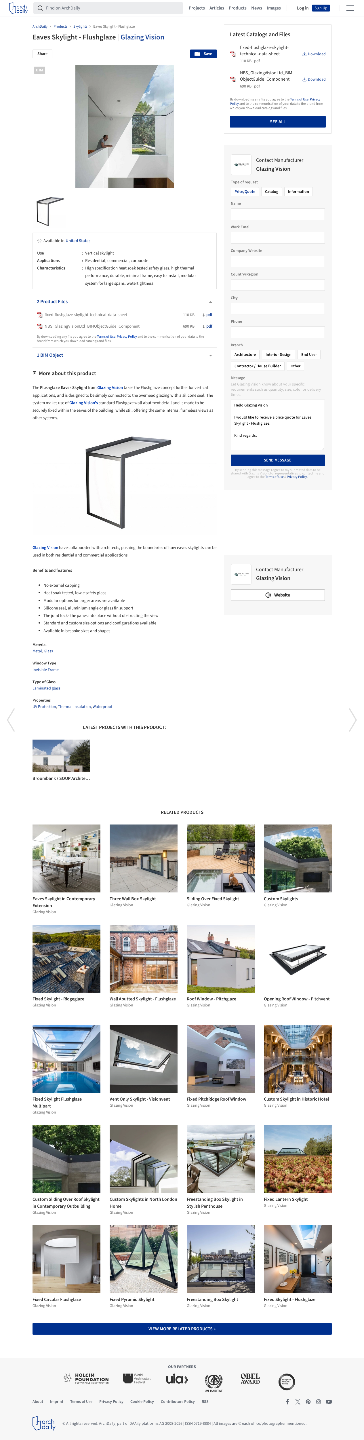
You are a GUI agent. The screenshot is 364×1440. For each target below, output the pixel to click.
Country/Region (244, 274)
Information (298, 192)
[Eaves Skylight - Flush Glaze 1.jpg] (49, 211)
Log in (303, 8)
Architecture (245, 355)
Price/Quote (245, 192)
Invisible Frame (46, 670)
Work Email (241, 227)
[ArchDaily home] (18, 8)
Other (295, 366)
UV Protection (44, 707)
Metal (37, 651)
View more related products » (182, 1329)
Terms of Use (106, 336)
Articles (216, 8)
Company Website (246, 251)
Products (238, 8)
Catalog (271, 192)
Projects (197, 8)
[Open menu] (350, 8)
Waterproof (102, 707)
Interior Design (278, 355)
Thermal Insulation (74, 707)
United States (78, 241)
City (234, 298)
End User (309, 355)
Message (238, 378)
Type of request (244, 182)
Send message (277, 460)
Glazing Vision (142, 37)
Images (274, 8)
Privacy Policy (127, 336)
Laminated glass (46, 688)
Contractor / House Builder (258, 366)
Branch (237, 345)
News (256, 8)
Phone (236, 321)
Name (236, 203)
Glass (48, 651)
